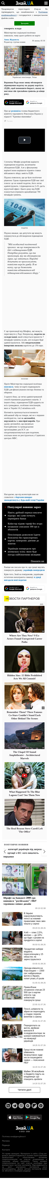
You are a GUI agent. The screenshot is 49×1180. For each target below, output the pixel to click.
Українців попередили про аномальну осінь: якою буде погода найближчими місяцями (24, 551)
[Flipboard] (34, 1105)
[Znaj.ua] (24, 3)
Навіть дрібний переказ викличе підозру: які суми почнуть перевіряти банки (25, 515)
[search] (3, 3)
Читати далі (24, 1089)
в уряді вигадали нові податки (22, 578)
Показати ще (37, 561)
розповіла (16, 110)
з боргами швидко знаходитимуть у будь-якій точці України (24, 498)
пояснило (8, 386)
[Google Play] (33, 1117)
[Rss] (8, 1105)
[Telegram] (14, 1105)
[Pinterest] (41, 1105)
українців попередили (34, 570)
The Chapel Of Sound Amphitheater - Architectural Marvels (24, 755)
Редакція (6, 1145)
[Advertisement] (24, 303)
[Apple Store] (15, 1117)
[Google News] (27, 1105)
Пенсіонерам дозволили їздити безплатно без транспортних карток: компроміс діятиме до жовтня (24, 539)
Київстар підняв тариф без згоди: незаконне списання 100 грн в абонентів (25, 526)
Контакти (6, 1150)
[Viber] (21, 1105)
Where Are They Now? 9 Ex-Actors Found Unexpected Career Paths (24, 638)
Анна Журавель (11, 39)
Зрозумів (24, 23)
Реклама (6, 1141)
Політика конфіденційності (14, 1136)
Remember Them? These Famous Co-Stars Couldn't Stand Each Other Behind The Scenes (24, 715)
